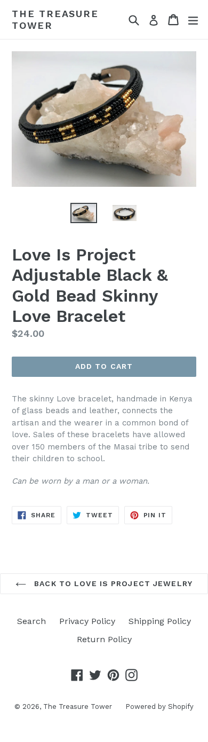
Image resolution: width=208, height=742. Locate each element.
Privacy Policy (87, 621)
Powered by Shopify (159, 706)
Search (31, 621)
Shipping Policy (160, 621)
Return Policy (104, 639)
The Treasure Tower (55, 19)
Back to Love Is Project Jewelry (112, 583)
